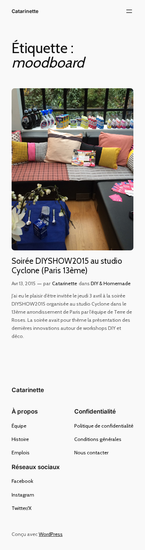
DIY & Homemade (111, 283)
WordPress (51, 534)
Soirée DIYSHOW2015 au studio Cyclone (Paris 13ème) (67, 266)
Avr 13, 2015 (24, 283)
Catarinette (25, 11)
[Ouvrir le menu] (129, 11)
